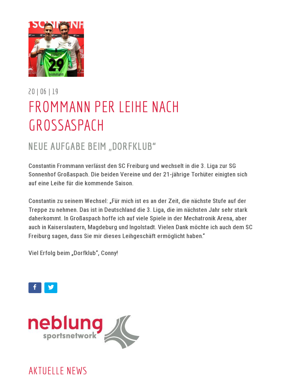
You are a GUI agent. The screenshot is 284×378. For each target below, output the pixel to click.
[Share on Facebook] (35, 289)
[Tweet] (51, 289)
